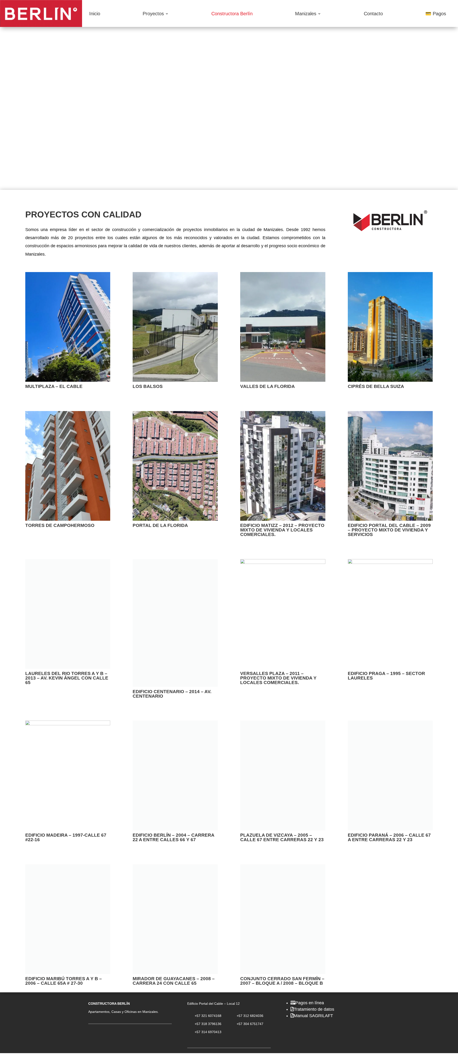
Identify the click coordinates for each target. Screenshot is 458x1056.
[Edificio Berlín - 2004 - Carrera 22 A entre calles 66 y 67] (175, 723)
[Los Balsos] (175, 380)
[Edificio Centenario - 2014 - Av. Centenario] (175, 685)
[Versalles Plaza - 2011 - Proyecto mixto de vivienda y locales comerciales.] (282, 562)
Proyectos (153, 13)
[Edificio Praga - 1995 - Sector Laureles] (390, 562)
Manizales (305, 13)
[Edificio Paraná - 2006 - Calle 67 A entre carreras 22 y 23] (390, 723)
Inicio (94, 13)
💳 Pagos (435, 13)
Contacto (373, 13)
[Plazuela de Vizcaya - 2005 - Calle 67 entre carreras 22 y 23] (282, 723)
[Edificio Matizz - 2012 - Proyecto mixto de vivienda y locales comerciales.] (282, 519)
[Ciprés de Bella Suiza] (390, 380)
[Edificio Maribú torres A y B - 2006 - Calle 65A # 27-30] (67, 867)
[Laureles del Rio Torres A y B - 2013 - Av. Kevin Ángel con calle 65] (67, 667)
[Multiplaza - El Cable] (67, 380)
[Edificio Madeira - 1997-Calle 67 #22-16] (67, 723)
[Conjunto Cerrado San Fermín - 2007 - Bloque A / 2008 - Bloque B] (282, 867)
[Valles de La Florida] (282, 380)
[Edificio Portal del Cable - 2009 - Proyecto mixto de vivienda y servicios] (390, 519)
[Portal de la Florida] (175, 519)
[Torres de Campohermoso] (67, 519)
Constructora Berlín (232, 13)
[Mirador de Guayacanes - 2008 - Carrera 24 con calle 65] (175, 867)
